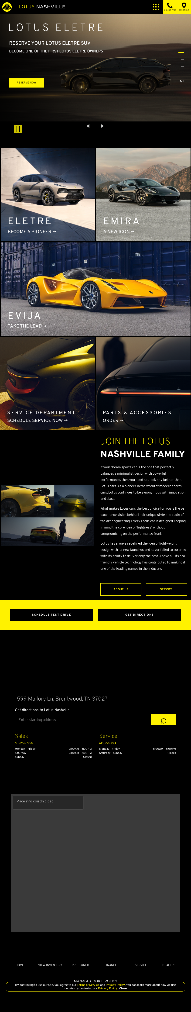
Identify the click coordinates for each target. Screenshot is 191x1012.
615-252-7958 (24, 743)
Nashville (42, 7)
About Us (120, 589)
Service (166, 589)
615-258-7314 (107, 743)
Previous (88, 126)
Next (102, 126)
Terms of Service (88, 985)
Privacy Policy (115, 985)
